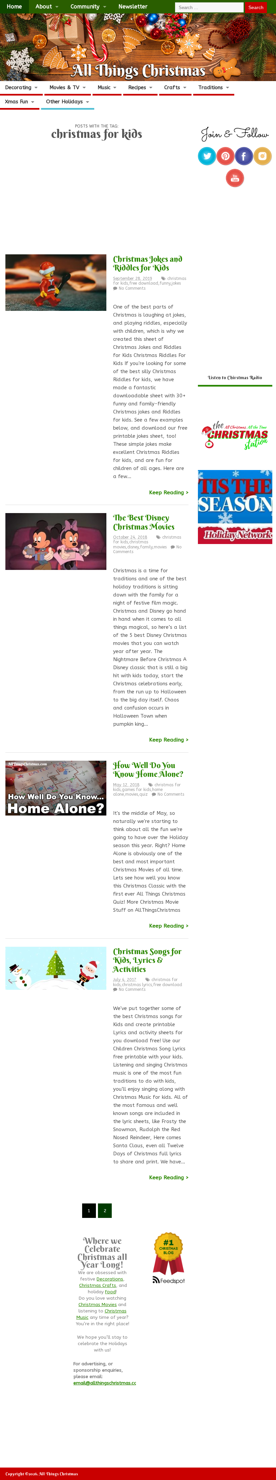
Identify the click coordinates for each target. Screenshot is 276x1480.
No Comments (132, 288)
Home (14, 6)
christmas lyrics (137, 984)
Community (85, 6)
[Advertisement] (96, 200)
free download (143, 283)
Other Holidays (64, 102)
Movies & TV (64, 87)
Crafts (172, 87)
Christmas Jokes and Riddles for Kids (147, 263)
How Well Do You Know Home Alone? (148, 769)
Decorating (18, 87)
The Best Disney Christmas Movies (143, 521)
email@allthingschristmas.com (107, 1383)
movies (160, 547)
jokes (176, 283)
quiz (143, 794)
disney (133, 547)
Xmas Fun (16, 102)
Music (104, 87)
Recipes (137, 87)
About (44, 6)
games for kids (136, 789)
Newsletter (132, 6)
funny (165, 283)
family (146, 547)
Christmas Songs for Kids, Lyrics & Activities (147, 960)
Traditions (210, 87)
